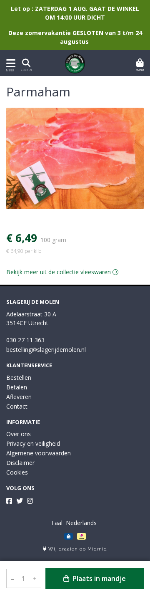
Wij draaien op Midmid (77, 549)
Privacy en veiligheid (33, 443)
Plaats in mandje (98, 578)
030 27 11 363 (25, 340)
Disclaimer (20, 463)
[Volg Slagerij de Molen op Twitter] (19, 500)
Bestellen (18, 377)
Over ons (18, 434)
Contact (17, 406)
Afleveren (19, 397)
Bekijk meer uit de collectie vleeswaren (59, 272)
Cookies (17, 472)
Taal (56, 523)
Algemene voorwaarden (38, 453)
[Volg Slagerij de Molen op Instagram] (30, 500)
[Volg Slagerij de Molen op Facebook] (9, 500)
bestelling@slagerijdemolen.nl (46, 350)
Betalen (16, 387)
